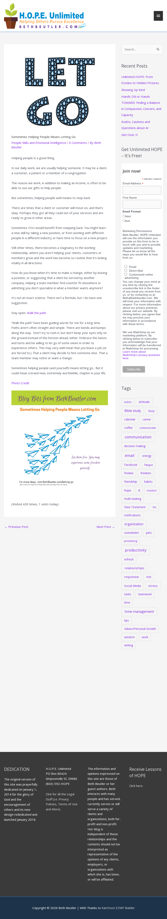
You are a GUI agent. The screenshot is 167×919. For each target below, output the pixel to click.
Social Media (132, 586)
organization (133, 524)
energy (146, 456)
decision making (134, 446)
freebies (146, 473)
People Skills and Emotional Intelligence (38, 143)
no (154, 507)
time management (139, 611)
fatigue (148, 465)
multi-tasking (132, 499)
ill (139, 490)
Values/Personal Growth (140, 629)
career (147, 419)
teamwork (145, 594)
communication (138, 436)
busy (151, 411)
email (129, 455)
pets (149, 533)
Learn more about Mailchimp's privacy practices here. (141, 355)
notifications (132, 515)
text (127, 220)
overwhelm (131, 533)
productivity (135, 550)
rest (148, 577)
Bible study (132, 410)
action (128, 402)
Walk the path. (37, 313)
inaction (152, 490)
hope (127, 490)
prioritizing (130, 541)
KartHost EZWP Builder (118, 908)
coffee (128, 428)
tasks (127, 594)
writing (128, 645)
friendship (130, 482)
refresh (129, 559)
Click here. (136, 786)
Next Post (106, 527)
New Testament (135, 507)
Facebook (130, 465)
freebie (128, 473)
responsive (131, 577)
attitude (144, 402)
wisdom (129, 637)
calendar (129, 419)
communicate (148, 428)
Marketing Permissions (137, 231)
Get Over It (129, 135)
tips (126, 620)
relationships (134, 568)
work (145, 637)
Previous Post (16, 527)
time (127, 602)
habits (148, 481)
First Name (130, 197)
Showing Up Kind (133, 90)
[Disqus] (59, 582)
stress (153, 586)
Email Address (133, 183)
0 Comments (78, 143)
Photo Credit (20, 383)
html (128, 216)
